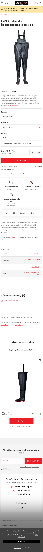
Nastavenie (17, 548)
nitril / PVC (35, 267)
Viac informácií (13, 105)
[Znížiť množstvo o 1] (32, 152)
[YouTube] (27, 507)
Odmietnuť (28, 548)
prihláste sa (4, 325)
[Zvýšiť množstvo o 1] (39, 152)
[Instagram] (22, 507)
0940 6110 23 (23, 494)
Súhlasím (22, 542)
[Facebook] (17, 507)
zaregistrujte (19, 325)
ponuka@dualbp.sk (23, 486)
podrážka (13, 237)
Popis (6, 213)
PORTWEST (10, 169)
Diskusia (33, 213)
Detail (21, 421)
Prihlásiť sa (33, 461)
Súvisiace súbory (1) (19, 213)
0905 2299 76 (23, 490)
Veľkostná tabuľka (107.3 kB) (13, 301)
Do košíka (22, 160)
